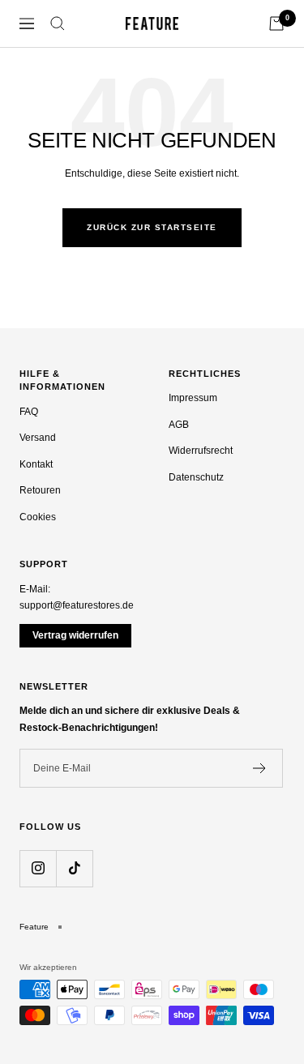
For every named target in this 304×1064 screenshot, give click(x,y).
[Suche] (57, 23)
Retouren (40, 490)
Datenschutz (196, 477)
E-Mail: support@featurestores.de (76, 597)
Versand (37, 437)
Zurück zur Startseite (152, 227)
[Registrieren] (260, 768)
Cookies (37, 517)
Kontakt (36, 464)
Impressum (193, 398)
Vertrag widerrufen (75, 635)
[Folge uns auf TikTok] (74, 868)
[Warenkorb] (276, 23)
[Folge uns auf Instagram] (37, 868)
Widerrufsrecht (201, 450)
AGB (179, 424)
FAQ (28, 411)
